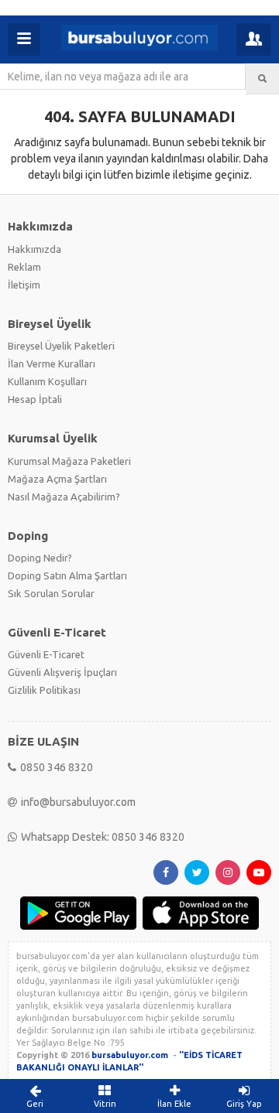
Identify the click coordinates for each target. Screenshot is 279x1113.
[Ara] (262, 78)
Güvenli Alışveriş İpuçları (62, 672)
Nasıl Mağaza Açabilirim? (64, 496)
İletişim (24, 284)
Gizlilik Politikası (44, 690)
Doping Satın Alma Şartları (67, 575)
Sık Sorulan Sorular (51, 593)
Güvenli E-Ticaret (46, 654)
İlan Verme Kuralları (51, 363)
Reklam (24, 266)
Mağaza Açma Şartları (57, 478)
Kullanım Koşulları (47, 381)
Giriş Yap (244, 1103)
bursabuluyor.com (129, 1055)
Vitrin (105, 1103)
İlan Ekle (174, 1103)
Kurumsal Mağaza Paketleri (69, 461)
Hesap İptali (35, 399)
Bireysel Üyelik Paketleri (61, 345)
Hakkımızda (34, 249)
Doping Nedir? (40, 557)
